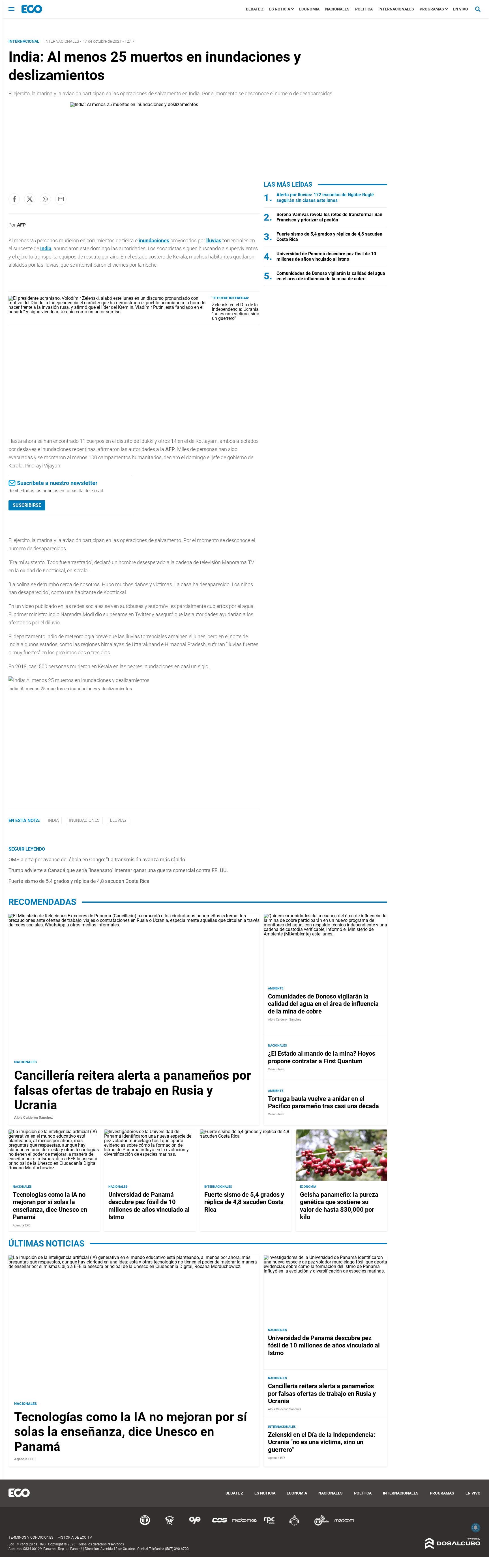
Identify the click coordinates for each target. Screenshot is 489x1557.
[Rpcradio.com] (269, 1524)
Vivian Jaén (276, 1069)
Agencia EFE (21, 1225)
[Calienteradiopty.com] (294, 1524)
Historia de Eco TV (75, 1537)
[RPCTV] (169, 1524)
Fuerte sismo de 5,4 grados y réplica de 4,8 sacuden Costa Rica (78, 881)
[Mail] (61, 199)
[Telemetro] (144, 1524)
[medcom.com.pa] (344, 1524)
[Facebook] (14, 199)
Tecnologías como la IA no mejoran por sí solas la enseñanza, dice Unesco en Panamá (50, 1205)
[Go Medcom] (244, 1524)
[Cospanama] (219, 1524)
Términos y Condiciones (30, 1537)
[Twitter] (30, 199)
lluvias (213, 240)
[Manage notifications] (475, 1527)
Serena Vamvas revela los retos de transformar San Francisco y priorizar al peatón (329, 217)
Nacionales (337, 9)
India (46, 248)
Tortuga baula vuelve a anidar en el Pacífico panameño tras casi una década (323, 1102)
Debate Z (254, 9)
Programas (432, 9)
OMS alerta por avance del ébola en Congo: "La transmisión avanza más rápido (96, 859)
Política (364, 9)
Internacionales (396, 9)
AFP (21, 225)
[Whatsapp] (45, 199)
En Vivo (460, 9)
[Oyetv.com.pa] (194, 1524)
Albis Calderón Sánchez (33, 1118)
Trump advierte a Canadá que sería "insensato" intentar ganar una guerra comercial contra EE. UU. (118, 870)
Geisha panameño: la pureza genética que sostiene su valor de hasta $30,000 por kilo (339, 1205)
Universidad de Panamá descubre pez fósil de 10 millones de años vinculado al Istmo (326, 256)
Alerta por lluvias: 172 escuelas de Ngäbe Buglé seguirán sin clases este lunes (325, 197)
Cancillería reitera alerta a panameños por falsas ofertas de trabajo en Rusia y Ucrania (132, 1090)
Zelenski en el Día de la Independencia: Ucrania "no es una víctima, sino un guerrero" (235, 311)
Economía (309, 9)
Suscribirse (27, 505)
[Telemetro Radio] (319, 1524)
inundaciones (154, 240)
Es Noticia (279, 9)
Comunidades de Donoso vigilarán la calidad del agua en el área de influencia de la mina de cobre (330, 276)
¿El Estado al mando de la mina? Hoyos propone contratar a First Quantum (321, 1057)
